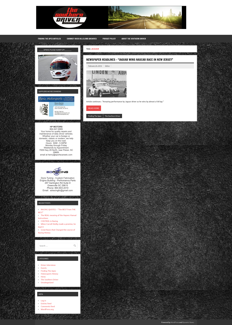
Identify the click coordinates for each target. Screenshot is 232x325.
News (43, 276)
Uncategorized (47, 282)
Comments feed (48, 306)
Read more (93, 108)
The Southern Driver (112, 116)
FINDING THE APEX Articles (49, 38)
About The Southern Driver (134, 38)
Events (44, 268)
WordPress (175, 322)
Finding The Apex (94, 116)
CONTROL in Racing (49, 221)
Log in (43, 300)
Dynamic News (188, 322)
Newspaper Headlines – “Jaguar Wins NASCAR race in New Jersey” (129, 60)
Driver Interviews (48, 265)
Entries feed (46, 303)
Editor (107, 66)
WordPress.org (47, 309)
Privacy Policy (109, 38)
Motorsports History (49, 273)
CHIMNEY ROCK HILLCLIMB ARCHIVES (82, 38)
